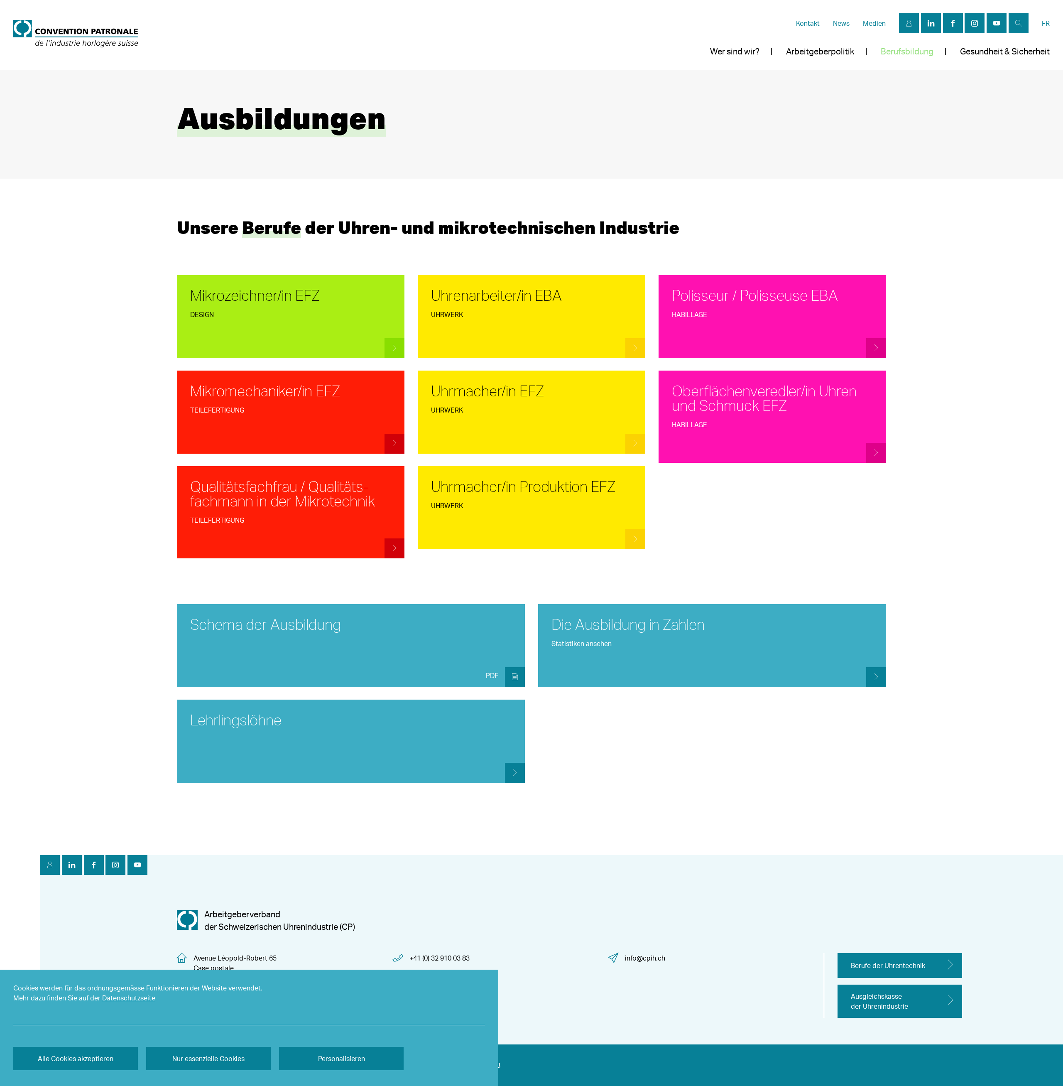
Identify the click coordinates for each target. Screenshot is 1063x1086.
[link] (75, 35)
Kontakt (808, 23)
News (841, 23)
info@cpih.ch (645, 958)
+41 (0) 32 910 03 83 (439, 958)
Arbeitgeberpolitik (820, 52)
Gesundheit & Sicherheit (1005, 52)
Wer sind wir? (734, 52)
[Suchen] (1019, 23)
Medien (874, 23)
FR (1046, 23)
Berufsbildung (907, 52)
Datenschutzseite (128, 998)
